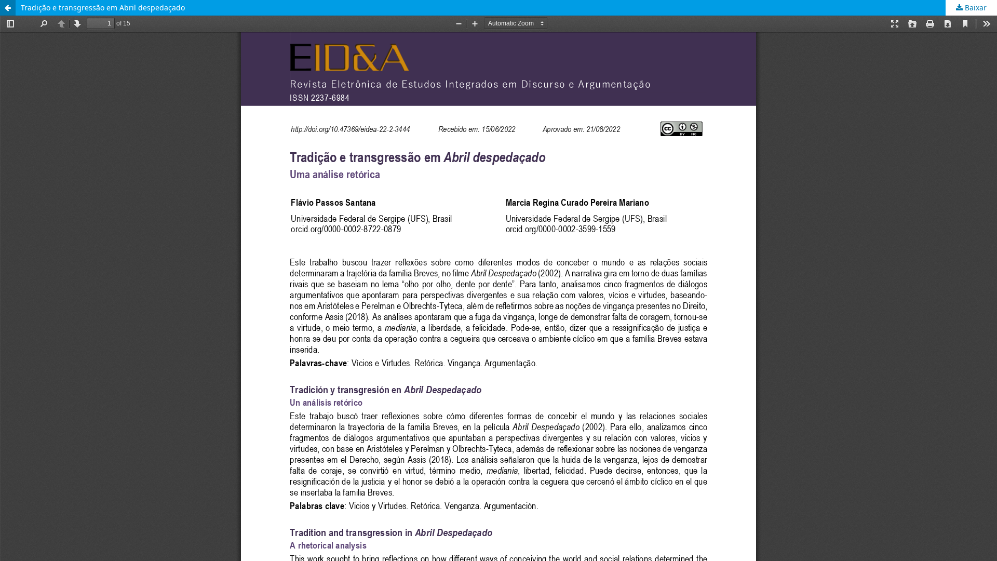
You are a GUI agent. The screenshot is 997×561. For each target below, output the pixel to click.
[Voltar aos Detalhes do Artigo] (8, 8)
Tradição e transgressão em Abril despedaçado (103, 7)
